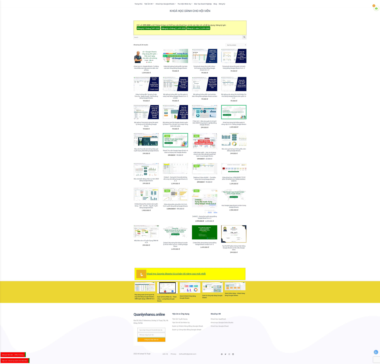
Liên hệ (165, 354)
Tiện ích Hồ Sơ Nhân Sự (181, 322)
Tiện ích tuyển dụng (179, 319)
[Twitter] (225, 354)
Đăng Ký (222, 4)
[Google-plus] (222, 354)
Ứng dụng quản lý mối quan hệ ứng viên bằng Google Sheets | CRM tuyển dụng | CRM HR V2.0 (144, 297)
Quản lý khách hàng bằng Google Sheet (187, 326)
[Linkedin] (233, 354)
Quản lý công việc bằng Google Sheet (186, 329)
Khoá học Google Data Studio (222, 322)
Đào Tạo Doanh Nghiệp (203, 4)
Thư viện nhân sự (184, 4)
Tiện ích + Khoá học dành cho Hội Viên (14, 361)
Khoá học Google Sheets (165, 4)
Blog (215, 4)
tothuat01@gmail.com (187, 354)
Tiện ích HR (148, 4)
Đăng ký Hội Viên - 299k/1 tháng (12, 355)
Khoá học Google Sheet (220, 326)
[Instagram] (229, 354)
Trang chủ (138, 4)
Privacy (173, 354)
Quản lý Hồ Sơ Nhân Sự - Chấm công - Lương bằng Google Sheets (167, 299)
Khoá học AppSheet (218, 319)
